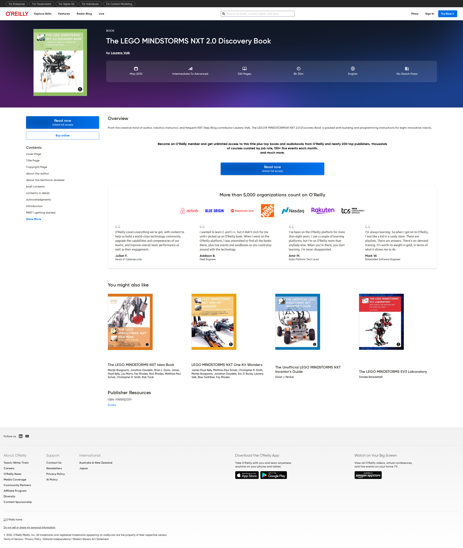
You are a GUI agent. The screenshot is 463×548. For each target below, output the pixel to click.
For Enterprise (17, 4)
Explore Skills (42, 14)
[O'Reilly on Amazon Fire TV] (368, 478)
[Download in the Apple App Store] (247, 478)
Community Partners (17, 485)
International (89, 455)
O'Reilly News (12, 474)
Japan (83, 468)
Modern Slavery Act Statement (91, 539)
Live (101, 14)
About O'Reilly (15, 455)
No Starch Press (407, 73)
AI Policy (52, 479)
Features (64, 14)
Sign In (429, 14)
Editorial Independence (57, 539)
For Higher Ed (66, 4)
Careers (9, 468)
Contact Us (53, 463)
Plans (414, 14)
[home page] (17, 13)
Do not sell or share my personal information (29, 527)
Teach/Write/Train (16, 463)
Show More (33, 219)
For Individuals (90, 4)
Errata (112, 405)
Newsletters (54, 468)
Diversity (9, 496)
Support (53, 455)
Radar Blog (84, 14)
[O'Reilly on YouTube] (27, 436)
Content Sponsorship (18, 502)
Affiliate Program (15, 491)
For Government (41, 4)
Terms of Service (13, 539)
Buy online (63, 135)
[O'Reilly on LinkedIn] (20, 436)
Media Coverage (15, 479)
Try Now (446, 14)
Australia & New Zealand (95, 463)
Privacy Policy (55, 474)
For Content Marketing (119, 4)
